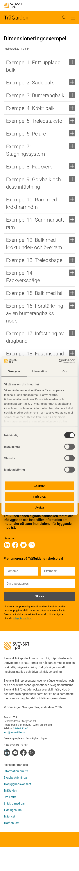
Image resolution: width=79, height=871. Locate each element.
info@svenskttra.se (15, 732)
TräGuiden (10, 790)
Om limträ (10, 797)
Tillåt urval (39, 496)
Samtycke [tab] (14, 371)
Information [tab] (39, 371)
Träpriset (9, 816)
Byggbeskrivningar (16, 777)
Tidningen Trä (13, 810)
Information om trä (16, 771)
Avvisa (39, 507)
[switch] (69, 447)
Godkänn (39, 485)
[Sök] (64, 17)
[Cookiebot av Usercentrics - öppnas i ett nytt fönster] (59, 361)
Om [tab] (64, 371)
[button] (73, 17)
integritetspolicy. (22, 618)
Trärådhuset (11, 823)
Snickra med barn (15, 803)
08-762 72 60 (20, 728)
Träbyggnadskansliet (17, 784)
